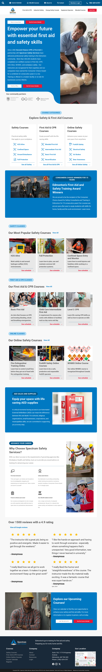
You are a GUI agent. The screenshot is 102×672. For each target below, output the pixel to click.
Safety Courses (11, 652)
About (31, 652)
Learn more (86, 209)
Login (31, 659)
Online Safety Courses (14, 657)
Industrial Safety (39, 10)
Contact (61, 3)
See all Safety (28, 164)
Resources (33, 657)
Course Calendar (16, 3)
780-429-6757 (94, 3)
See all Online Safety (81, 164)
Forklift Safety (78, 144)
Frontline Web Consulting (83, 670)
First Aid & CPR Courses (14, 655)
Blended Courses (80, 10)
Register (9, 662)
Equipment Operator (67, 10)
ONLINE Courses (34, 3)
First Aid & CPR (27, 10)
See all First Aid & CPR (52, 164)
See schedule (27, 270)
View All (55, 233)
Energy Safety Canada (52, 10)
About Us (49, 3)
